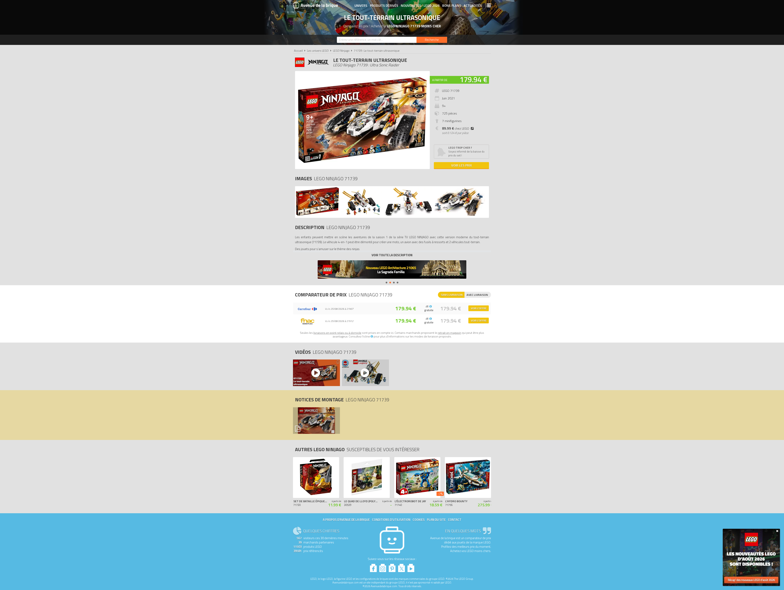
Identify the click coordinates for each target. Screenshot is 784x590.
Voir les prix (461, 165)
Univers (360, 5)
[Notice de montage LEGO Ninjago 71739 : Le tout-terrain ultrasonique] (316, 420)
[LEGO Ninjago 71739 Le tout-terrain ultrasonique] (317, 214)
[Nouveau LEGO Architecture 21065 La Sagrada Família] (392, 270)
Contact (454, 519)
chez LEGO (455, 128)
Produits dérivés (384, 5)
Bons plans (451, 5)
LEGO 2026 (432, 5)
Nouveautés (411, 5)
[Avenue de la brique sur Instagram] (382, 567)
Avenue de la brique (315, 5)
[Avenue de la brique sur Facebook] (373, 567)
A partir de (439, 80)
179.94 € (473, 79)
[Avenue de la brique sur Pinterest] (392, 567)
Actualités (473, 5)
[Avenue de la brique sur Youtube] (410, 567)
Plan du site (436, 519)
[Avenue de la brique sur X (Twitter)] (401, 567)
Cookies (419, 519)
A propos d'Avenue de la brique (346, 519)
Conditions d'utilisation (391, 519)
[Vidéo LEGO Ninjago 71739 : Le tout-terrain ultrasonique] (316, 373)
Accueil (298, 50)
